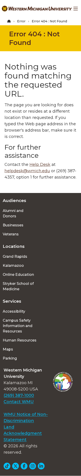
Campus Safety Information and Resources (17, 325)
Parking (10, 358)
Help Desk (39, 164)
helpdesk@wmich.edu (27, 170)
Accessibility (14, 311)
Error (21, 21)
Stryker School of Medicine (18, 286)
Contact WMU (19, 401)
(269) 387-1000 (19, 395)
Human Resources (19, 340)
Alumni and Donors (13, 213)
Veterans (11, 234)
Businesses (13, 225)
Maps (8, 349)
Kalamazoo (13, 265)
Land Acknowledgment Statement (23, 433)
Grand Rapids (15, 256)
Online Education (18, 274)
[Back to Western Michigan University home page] (37, 8)
